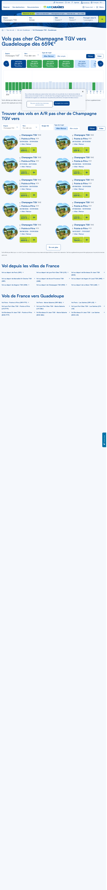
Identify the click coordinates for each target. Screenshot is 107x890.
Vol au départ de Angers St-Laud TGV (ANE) (86, 278)
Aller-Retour (49, 56)
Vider (99, 56)
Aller (56, 18)
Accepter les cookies (61, 103)
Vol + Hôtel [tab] (81, 13)
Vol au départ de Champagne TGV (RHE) (50, 285)
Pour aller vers (30, 56)
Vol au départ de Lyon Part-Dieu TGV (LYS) (51, 272)
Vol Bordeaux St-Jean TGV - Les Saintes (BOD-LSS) (85, 314)
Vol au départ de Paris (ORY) (12, 272)
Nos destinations (18, 7)
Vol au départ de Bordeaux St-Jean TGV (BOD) (85, 273)
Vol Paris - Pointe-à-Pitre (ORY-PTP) (14, 302)
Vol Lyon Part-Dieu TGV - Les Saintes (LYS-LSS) (86, 307)
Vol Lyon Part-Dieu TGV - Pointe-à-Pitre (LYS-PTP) (16, 307)
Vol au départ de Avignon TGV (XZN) (14, 285)
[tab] (28, 13)
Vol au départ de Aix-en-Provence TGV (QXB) (50, 280)
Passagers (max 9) (89, 18)
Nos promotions (33, 7)
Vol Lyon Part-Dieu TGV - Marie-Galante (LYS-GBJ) (50, 307)
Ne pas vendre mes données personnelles (40, 104)
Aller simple (61, 56)
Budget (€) (45, 126)
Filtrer (90, 56)
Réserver (6, 7)
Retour (71, 18)
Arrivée (32, 20)
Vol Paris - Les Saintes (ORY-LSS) (82, 302)
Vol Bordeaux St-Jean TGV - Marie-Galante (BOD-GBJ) (51, 314)
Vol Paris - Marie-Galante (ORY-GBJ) (49, 302)
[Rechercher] (102, 19)
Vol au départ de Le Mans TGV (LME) (84, 285)
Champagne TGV (10, 20)
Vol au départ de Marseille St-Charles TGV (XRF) (17, 280)
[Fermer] (82, 91)
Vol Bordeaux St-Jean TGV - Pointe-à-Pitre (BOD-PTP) (17, 314)
